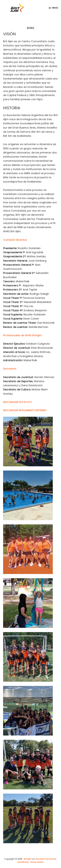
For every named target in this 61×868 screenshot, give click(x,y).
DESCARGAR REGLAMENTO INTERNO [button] (24, 410)
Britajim (28, 858)
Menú (55, 7)
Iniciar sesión (37, 861)
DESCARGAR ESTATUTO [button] (17, 402)
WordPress (23, 861)
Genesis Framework (45, 858)
